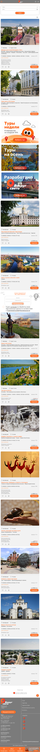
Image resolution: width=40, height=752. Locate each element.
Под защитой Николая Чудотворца (11, 231)
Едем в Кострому (6, 343)
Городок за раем (6, 669)
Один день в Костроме (8, 101)
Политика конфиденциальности (30, 741)
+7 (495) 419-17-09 (5, 728)
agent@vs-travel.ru (5, 740)
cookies (30, 748)
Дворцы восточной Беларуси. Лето (11, 50)
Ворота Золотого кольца (8, 625)
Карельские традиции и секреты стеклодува (14, 482)
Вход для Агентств (8, 712)
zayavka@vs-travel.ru (6, 736)
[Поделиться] (6, 67)
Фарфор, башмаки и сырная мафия (11, 436)
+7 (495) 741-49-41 (5, 725)
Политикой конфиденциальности (18, 310)
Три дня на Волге (6, 390)
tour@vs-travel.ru (5, 732)
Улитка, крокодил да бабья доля (10, 530)
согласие (13, 307)
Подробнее (34, 66)
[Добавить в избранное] (3, 67)
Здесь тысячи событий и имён (10, 277)
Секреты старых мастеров (9, 579)
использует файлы (35, 747)
